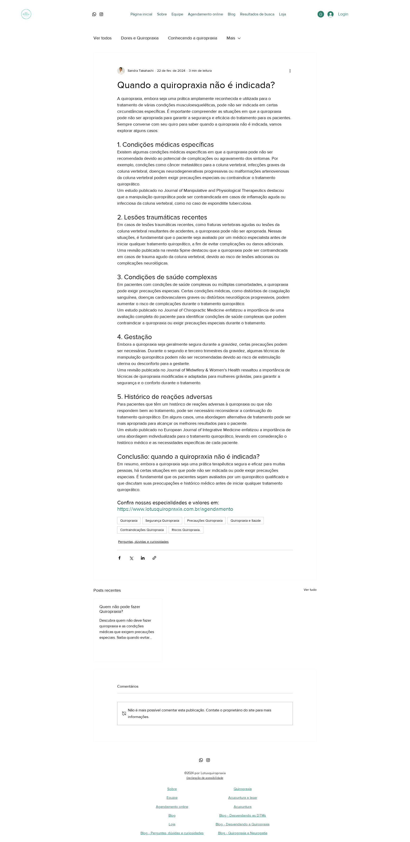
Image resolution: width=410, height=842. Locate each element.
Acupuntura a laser (242, 797)
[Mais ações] (290, 71)
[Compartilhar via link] (154, 558)
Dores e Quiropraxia (139, 38)
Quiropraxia (128, 520)
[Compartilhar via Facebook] (119, 558)
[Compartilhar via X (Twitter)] (131, 558)
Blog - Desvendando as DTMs (242, 815)
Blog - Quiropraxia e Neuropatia (242, 833)
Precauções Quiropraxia (205, 520)
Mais (231, 38)
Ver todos (102, 38)
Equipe (172, 797)
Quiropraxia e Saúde (246, 520)
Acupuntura (243, 806)
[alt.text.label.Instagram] (101, 14)
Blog (172, 815)
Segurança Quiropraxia (162, 520)
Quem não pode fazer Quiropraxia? (119, 609)
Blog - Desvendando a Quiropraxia (243, 824)
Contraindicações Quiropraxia (142, 530)
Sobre (172, 789)
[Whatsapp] (201, 760)
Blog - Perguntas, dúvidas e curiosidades (172, 833)
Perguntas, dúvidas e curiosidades (143, 542)
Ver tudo (310, 589)
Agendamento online (172, 806)
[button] (320, 14)
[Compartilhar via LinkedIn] (142, 558)
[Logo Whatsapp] (94, 14)
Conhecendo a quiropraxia (192, 38)
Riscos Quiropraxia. (186, 530)
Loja (172, 824)
